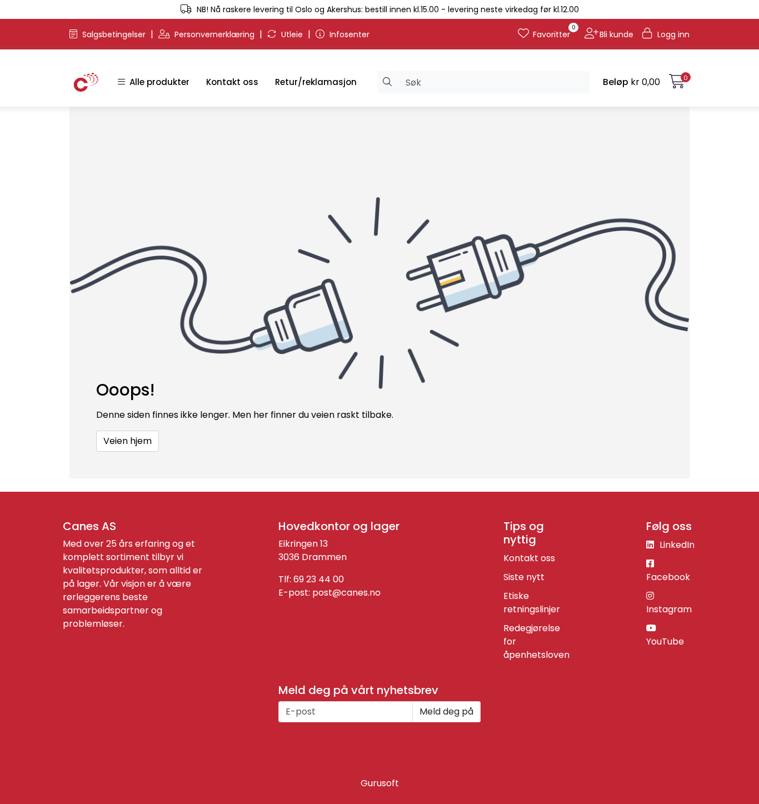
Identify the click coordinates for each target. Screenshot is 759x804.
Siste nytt (524, 577)
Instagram (669, 609)
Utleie (292, 34)
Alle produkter (157, 82)
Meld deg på (446, 711)
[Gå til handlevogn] (677, 83)
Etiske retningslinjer (531, 603)
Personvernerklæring (214, 34)
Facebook (668, 577)
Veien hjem (127, 441)
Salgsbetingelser (114, 34)
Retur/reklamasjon (316, 82)
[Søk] (387, 82)
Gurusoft (380, 783)
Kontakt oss (232, 82)
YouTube (665, 641)
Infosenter (348, 34)
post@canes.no (346, 592)
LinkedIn (676, 544)
